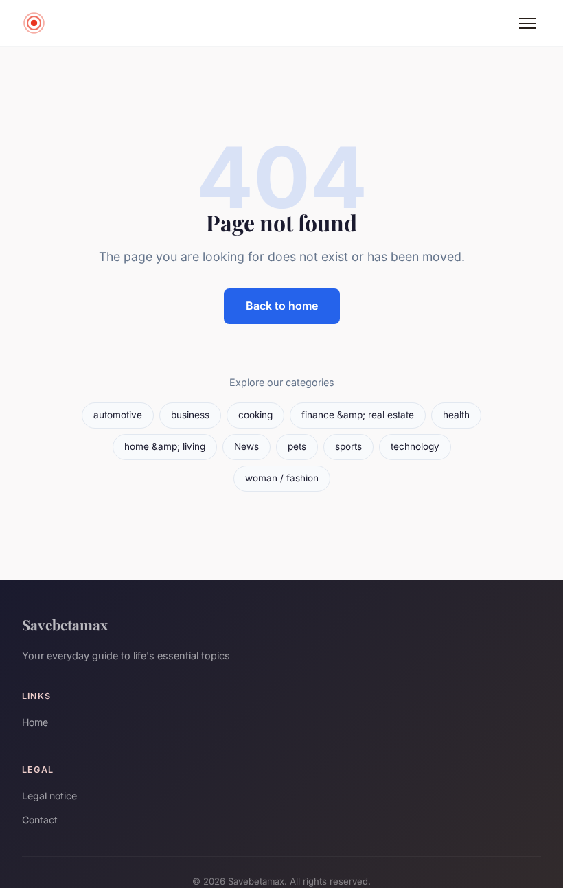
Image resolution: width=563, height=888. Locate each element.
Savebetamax (65, 624)
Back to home (282, 305)
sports (348, 446)
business (190, 414)
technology (415, 446)
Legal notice (49, 795)
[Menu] (527, 23)
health (456, 414)
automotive (117, 414)
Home (35, 722)
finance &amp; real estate (357, 414)
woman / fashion (282, 478)
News (246, 446)
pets (297, 446)
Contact (40, 820)
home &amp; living (164, 446)
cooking (255, 414)
